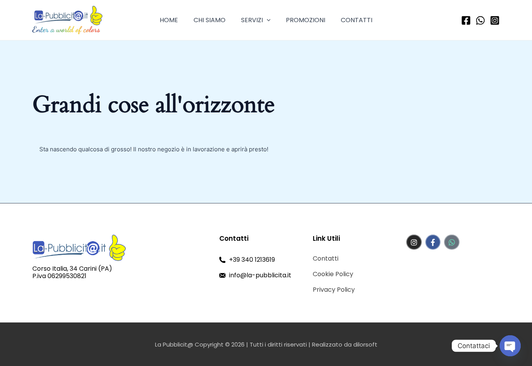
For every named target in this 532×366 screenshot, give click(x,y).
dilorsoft (365, 344)
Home (169, 20)
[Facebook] (466, 20)
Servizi (252, 20)
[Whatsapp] (480, 20)
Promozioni (305, 20)
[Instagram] (495, 20)
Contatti (356, 20)
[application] (267, 20)
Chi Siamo (209, 20)
